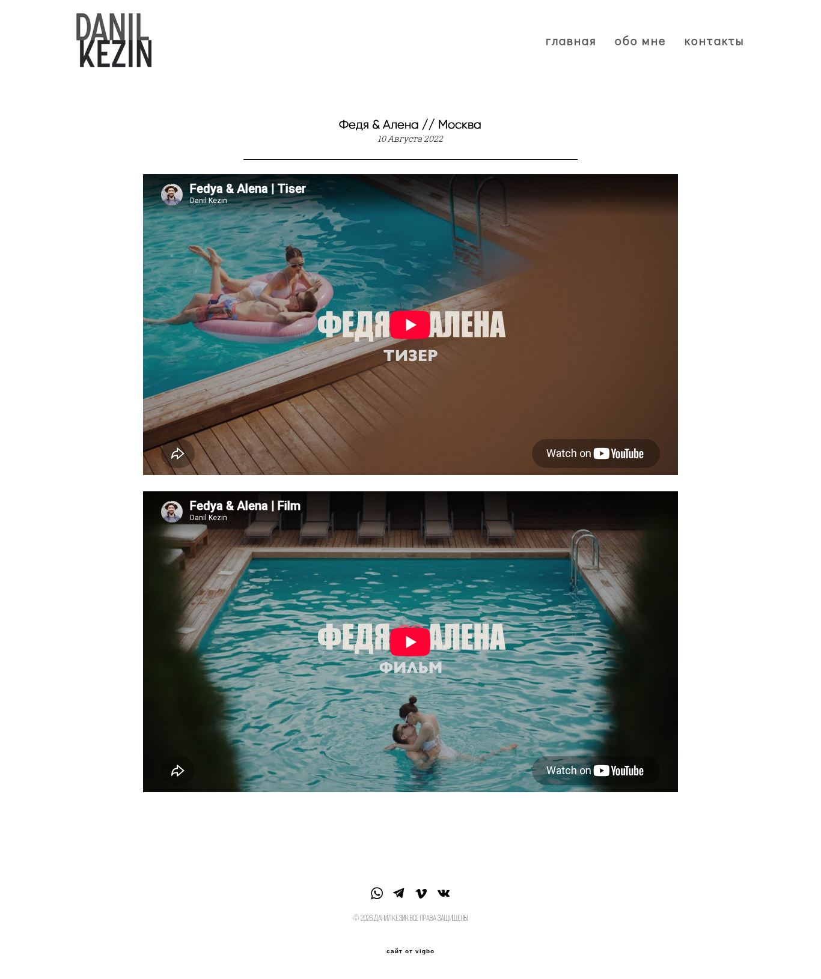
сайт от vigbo (410, 951)
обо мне (641, 40)
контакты (715, 40)
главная (571, 40)
